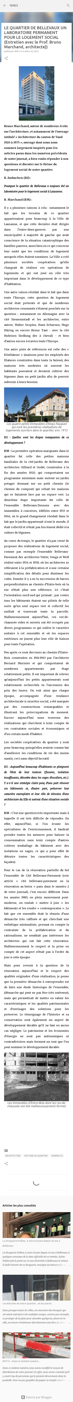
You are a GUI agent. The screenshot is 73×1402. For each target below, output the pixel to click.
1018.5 (14, 5)
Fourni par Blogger (38, 1397)
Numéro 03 (57, 1156)
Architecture (13, 1156)
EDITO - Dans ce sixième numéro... (21, 1361)
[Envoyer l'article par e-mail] (6, 1152)
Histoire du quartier (36, 1156)
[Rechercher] (68, 5)
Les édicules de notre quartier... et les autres (27, 1303)
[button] (6, 58)
